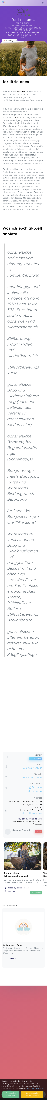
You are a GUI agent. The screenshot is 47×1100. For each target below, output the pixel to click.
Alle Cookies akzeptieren (11, 1094)
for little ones (32, 778)
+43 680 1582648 (32, 768)
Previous (3, 58)
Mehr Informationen (35, 1089)
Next (43, 58)
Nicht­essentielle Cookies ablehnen (32, 1094)
